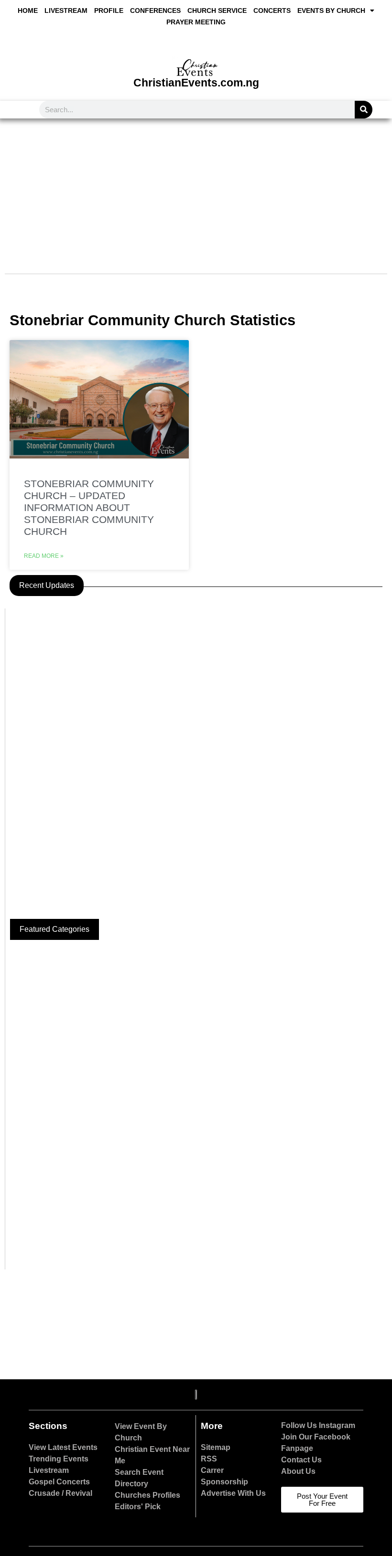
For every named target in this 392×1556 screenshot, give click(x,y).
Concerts (272, 10)
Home (28, 10)
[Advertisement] (196, 190)
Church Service (217, 10)
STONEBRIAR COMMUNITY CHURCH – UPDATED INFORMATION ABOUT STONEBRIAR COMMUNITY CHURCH (89, 507)
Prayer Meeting (196, 22)
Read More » (44, 556)
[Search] (363, 109)
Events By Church (331, 10)
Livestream (65, 10)
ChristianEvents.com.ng (196, 82)
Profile (108, 10)
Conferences (155, 10)
